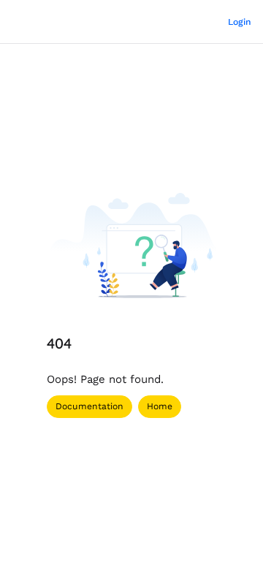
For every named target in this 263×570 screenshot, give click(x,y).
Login (239, 22)
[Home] (37, 21)
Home (159, 406)
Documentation (89, 406)
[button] (230, 533)
